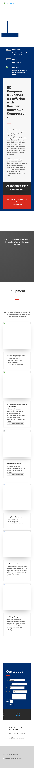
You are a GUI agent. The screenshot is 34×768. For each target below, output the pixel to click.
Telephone (9, 692)
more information (15, 364)
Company (9, 684)
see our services (10, 35)
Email (7, 688)
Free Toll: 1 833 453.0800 (17, 734)
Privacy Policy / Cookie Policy (13, 758)
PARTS (14, 59)
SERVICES (16, 50)
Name (8, 680)
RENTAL (15, 67)
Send (10, 704)
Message (8, 699)
